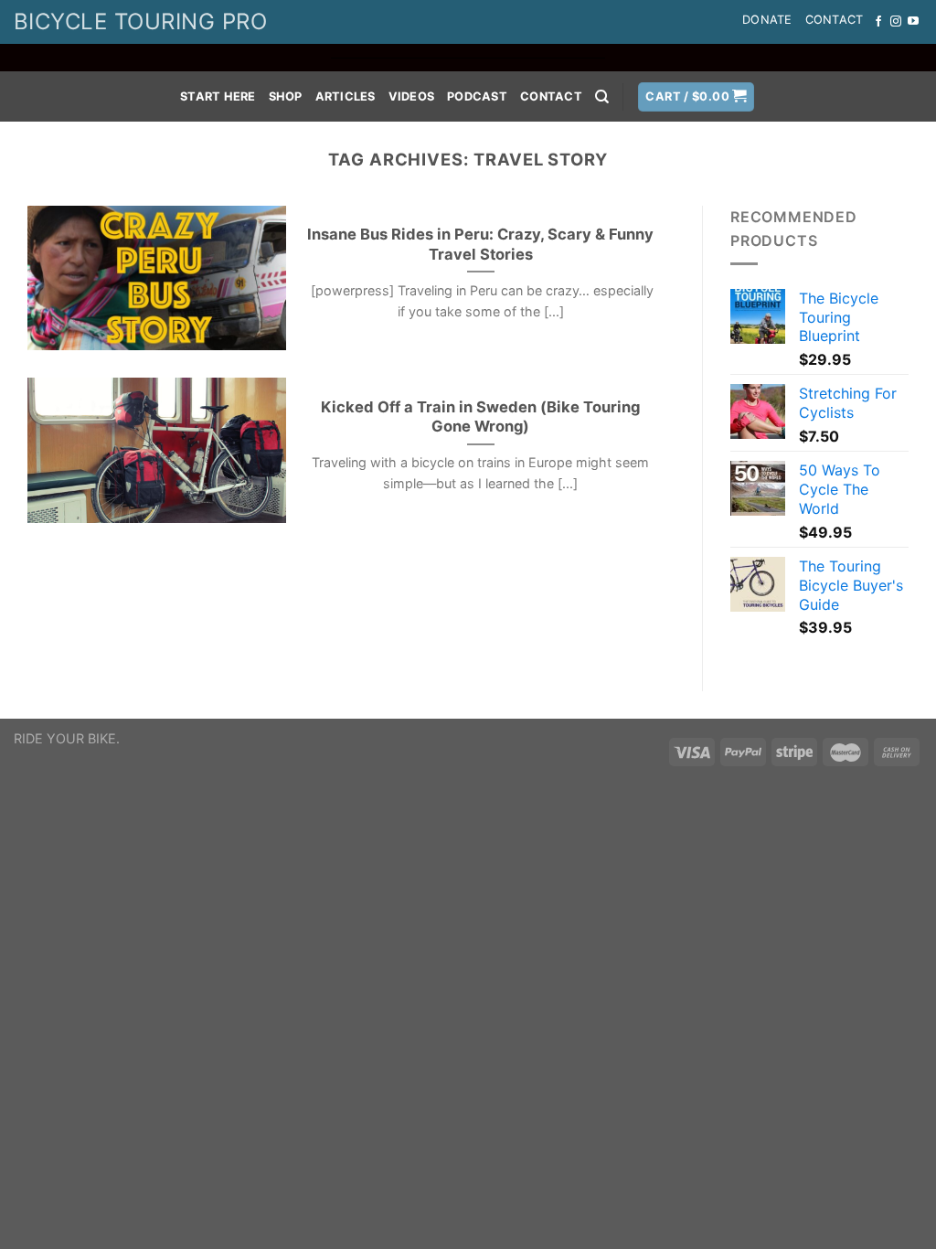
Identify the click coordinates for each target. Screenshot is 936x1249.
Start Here (218, 96)
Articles (345, 96)
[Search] (602, 97)
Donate (767, 20)
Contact (834, 20)
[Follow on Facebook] (878, 22)
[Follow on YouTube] (913, 22)
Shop (286, 96)
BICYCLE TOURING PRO (140, 21)
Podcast (477, 96)
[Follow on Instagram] (895, 22)
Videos (411, 96)
